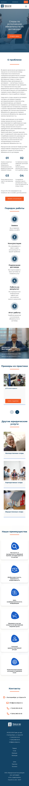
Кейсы (25, 1)
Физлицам (14, 755)
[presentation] (12, 412)
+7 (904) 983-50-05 (14, 739)
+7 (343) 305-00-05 (14, 737)
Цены (14, 761)
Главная (14, 748)
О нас (14, 750)
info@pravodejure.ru (14, 742)
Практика (14, 764)
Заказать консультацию (14, 198)
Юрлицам (14, 753)
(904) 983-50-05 (15, 1)
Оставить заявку (14, 36)
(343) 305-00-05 (3, 1)
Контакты (14, 766)
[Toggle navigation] (26, 6)
